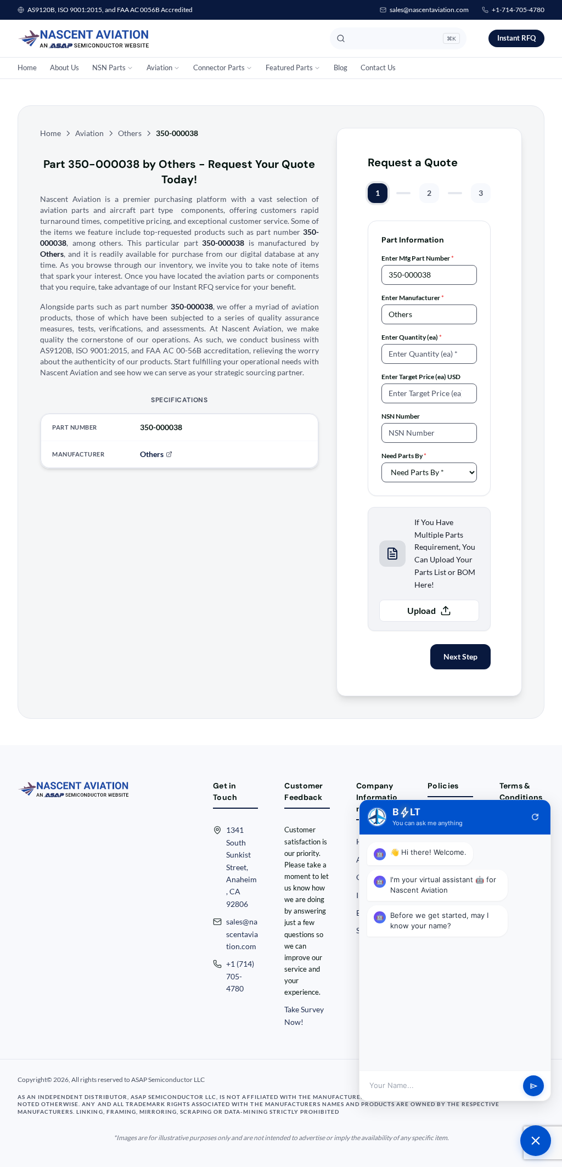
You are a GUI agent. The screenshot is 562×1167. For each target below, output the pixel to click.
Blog (340, 67)
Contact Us (378, 67)
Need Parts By (403, 456)
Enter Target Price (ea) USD (420, 377)
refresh (535, 817)
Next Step (460, 656)
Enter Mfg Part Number (417, 258)
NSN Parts (109, 67)
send (533, 1086)
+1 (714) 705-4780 (240, 976)
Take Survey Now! (304, 1015)
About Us (64, 67)
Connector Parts (219, 67)
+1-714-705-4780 (518, 9)
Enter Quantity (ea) (411, 337)
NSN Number (400, 416)
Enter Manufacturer (412, 298)
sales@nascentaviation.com (429, 9)
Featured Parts (289, 67)
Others (130, 133)
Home (27, 67)
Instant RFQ (516, 37)
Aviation (159, 67)
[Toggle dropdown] (130, 68)
